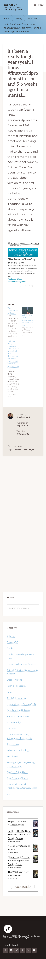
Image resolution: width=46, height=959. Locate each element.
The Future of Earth (17, 778)
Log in (26, 938)
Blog (19, 18)
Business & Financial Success (21, 664)
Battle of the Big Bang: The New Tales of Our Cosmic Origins (19, 834)
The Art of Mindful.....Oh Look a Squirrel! (14, 7)
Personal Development (19, 716)
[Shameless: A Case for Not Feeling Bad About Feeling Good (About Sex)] (35, 862)
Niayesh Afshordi (15, 841)
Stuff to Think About (17, 772)
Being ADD (12, 642)
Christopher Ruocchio (17, 824)
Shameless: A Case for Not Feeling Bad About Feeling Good (19, 860)
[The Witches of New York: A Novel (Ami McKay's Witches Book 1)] (35, 877)
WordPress (18, 938)
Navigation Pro (24, 936)
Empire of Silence (17, 821)
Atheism (11, 636)
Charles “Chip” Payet (24, 449)
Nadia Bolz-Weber (15, 867)
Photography (14, 722)
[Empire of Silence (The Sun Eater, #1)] (35, 826)
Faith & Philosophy (16, 686)
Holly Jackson (14, 852)
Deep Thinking (14, 680)
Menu (40, 5)
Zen (20, 446)
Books (10, 648)
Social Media (13, 756)
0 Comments (22, 434)
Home (7, 18)
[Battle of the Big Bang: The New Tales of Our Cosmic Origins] (35, 836)
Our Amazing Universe (18, 710)
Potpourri (12, 728)
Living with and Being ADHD (21, 704)
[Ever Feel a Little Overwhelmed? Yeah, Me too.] (27, 310)
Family (10, 692)
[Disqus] (23, 487)
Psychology (13, 744)
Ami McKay (13, 878)
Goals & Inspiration (16, 698)
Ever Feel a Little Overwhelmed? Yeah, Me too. (27, 320)
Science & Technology (18, 750)
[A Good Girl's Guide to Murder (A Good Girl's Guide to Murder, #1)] (35, 851)
